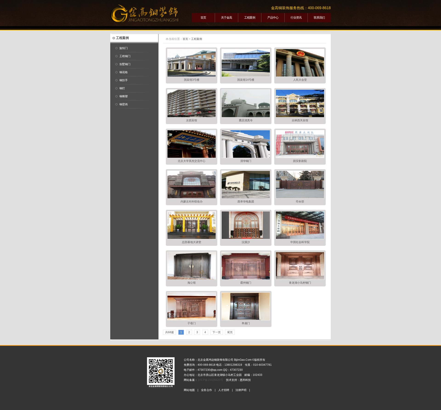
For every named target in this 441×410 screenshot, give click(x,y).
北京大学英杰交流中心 (191, 161)
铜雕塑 (123, 96)
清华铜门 (245, 161)
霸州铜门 (245, 282)
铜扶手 (123, 80)
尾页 (230, 332)
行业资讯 (296, 17)
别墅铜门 (124, 64)
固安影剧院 (300, 161)
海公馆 (191, 282)
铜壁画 (123, 104)
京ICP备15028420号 (210, 380)
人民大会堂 (300, 79)
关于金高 (226, 17)
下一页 (216, 332)
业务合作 (206, 390)
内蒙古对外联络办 (192, 201)
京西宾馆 (191, 120)
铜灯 (122, 88)
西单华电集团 (245, 201)
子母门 (191, 323)
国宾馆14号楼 (245, 79)
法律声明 (240, 390)
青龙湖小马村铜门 (300, 282)
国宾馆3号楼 (191, 79)
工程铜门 (124, 56)
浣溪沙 (246, 242)
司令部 (300, 201)
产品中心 (272, 17)
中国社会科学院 (300, 242)
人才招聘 (223, 390)
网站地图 (189, 390)
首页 (203, 17)
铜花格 (123, 72)
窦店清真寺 (246, 120)
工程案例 (249, 17)
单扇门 (246, 323)
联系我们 (319, 17)
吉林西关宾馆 (300, 120)
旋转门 (123, 48)
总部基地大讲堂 (191, 242)
